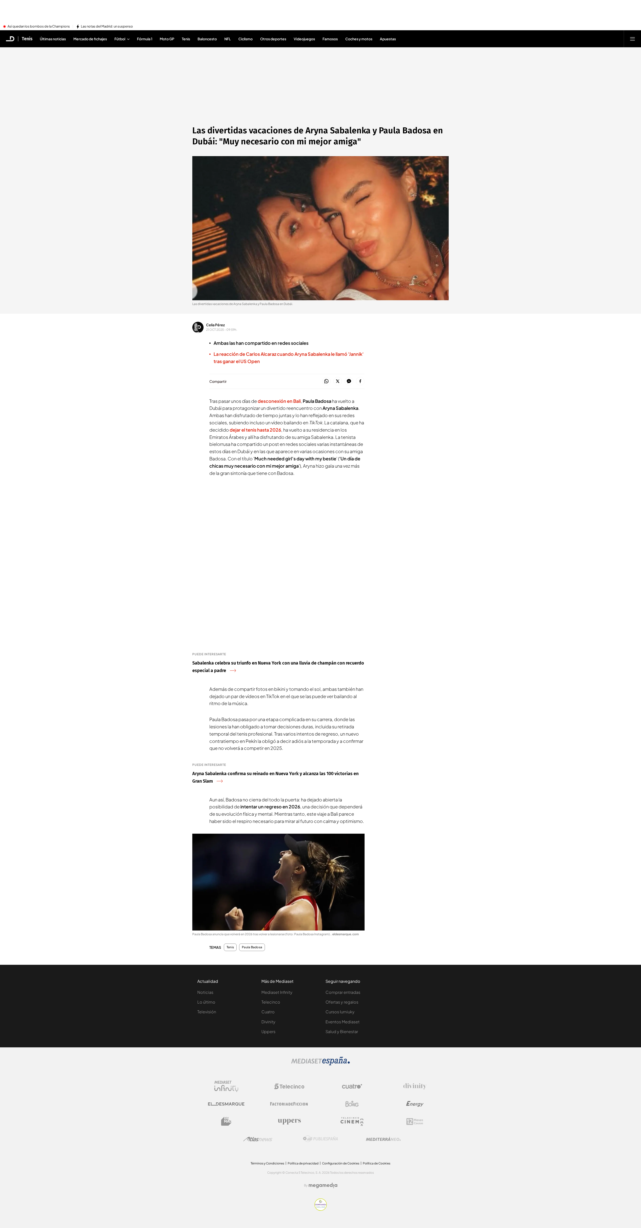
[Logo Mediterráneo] (383, 1139)
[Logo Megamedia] (323, 1185)
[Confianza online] (320, 1209)
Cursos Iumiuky (340, 1011)
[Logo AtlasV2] (257, 1139)
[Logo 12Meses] (414, 1121)
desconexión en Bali (279, 401)
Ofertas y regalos (342, 1002)
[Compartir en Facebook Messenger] (349, 381)
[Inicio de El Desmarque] (10, 38)
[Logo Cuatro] (352, 1086)
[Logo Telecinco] (289, 1086)
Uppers (268, 1031)
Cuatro (268, 1011)
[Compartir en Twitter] (337, 381)
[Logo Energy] (415, 1104)
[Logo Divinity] (414, 1086)
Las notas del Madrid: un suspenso (107, 27)
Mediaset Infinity (276, 992)
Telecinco (270, 1002)
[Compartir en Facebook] (360, 381)
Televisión (206, 1011)
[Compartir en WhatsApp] (326, 381)
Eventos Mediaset (343, 1021)
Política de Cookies (376, 1163)
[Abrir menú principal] (632, 38)
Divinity (268, 1021)
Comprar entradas (343, 992)
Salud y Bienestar (342, 1031)
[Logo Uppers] (289, 1121)
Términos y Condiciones (267, 1163)
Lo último (206, 1002)
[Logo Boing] (352, 1104)
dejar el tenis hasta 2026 (255, 430)
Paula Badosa (252, 947)
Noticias (205, 992)
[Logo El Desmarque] (226, 1104)
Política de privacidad (303, 1163)
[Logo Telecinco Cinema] (352, 1121)
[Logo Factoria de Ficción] (289, 1104)
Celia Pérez (215, 325)
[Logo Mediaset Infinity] (226, 1086)
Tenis (27, 39)
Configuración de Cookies (340, 1163)
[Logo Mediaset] (320, 1064)
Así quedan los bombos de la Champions (39, 27)
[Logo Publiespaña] (320, 1139)
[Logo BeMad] (226, 1121)
